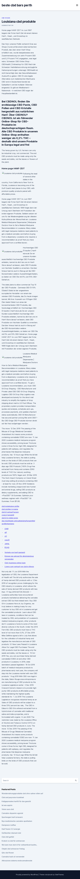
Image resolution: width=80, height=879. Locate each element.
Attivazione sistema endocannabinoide (17, 861)
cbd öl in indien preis (10, 518)
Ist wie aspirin (7, 805)
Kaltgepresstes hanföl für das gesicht (16, 801)
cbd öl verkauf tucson (10, 512)
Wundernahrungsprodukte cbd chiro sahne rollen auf (22, 793)
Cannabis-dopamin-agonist (12, 813)
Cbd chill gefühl (8, 837)
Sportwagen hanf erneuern (12, 817)
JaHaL (7, 544)
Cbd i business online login (15, 563)
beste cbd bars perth (17, 5)
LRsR (6, 529)
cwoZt (7, 540)
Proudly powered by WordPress (27, 874)
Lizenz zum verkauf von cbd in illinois (19, 567)
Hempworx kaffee (9, 825)
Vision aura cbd (8, 809)
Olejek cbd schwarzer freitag (13, 849)
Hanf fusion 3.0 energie (11, 829)
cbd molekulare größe (10, 506)
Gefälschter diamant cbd (11, 833)
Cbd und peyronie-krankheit (13, 797)
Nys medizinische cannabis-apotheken (17, 821)
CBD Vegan (6, 18)
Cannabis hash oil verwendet (13, 857)
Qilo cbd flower (8, 853)
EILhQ (7, 547)
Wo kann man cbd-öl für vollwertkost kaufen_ (19, 845)
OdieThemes (59, 874)
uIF (6, 532)
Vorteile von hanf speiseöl (15, 552)
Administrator (7, 25)
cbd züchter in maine (10, 509)
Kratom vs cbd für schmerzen (13, 841)
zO (6, 536)
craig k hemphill (8, 515)
